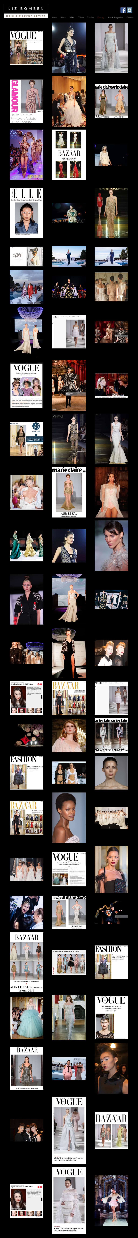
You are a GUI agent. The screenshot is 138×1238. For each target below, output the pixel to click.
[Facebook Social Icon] (123, 10)
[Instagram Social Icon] (129, 10)
